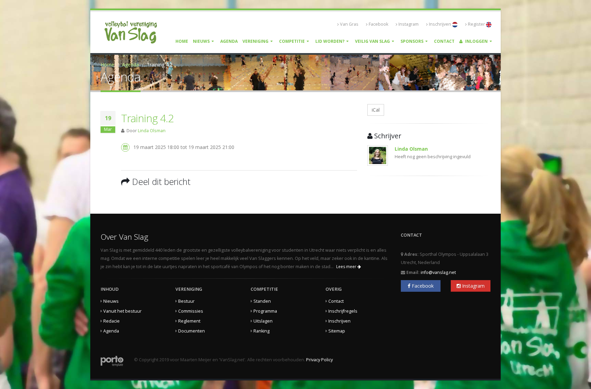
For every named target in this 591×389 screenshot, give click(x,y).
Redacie (111, 321)
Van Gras (349, 24)
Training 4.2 (147, 118)
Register (477, 24)
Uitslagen (263, 321)
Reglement (189, 321)
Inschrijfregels (342, 311)
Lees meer (346, 266)
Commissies (190, 311)
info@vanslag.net (438, 272)
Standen (262, 301)
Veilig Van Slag (372, 41)
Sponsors (411, 41)
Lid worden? (329, 41)
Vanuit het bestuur (122, 311)
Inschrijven (440, 24)
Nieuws (201, 41)
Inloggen (476, 41)
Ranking (261, 331)
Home (181, 41)
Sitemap (336, 331)
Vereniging (255, 41)
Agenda (229, 41)
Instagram (408, 24)
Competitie (292, 41)
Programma (265, 311)
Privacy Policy (319, 360)
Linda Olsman (152, 131)
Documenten (191, 331)
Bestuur (186, 301)
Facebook (378, 24)
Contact (444, 41)
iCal (376, 109)
